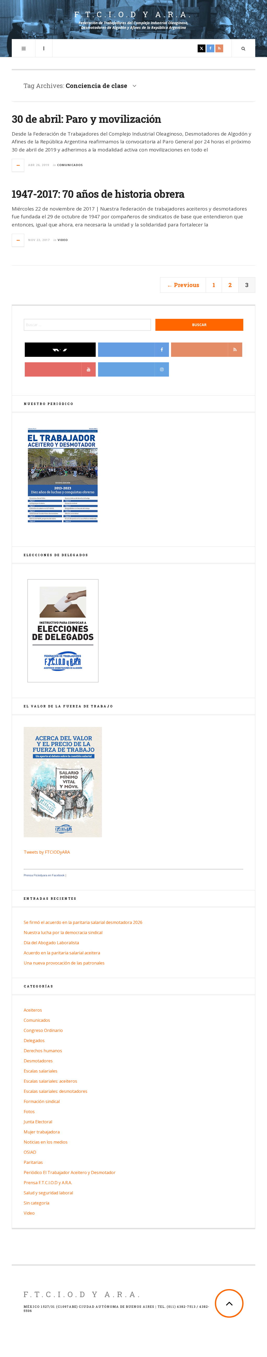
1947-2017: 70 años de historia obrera (98, 194)
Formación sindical (42, 1101)
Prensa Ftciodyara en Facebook (44, 875)
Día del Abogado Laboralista (51, 943)
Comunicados (70, 165)
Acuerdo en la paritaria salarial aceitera (62, 953)
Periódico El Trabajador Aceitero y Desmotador (70, 1172)
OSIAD (30, 1152)
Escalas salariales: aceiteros (50, 1081)
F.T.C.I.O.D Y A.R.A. (82, 1294)
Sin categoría (36, 1203)
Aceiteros (33, 1010)
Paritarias (33, 1162)
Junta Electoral (38, 1122)
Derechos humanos (43, 1051)
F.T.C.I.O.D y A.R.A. (133, 14)
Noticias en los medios (46, 1142)
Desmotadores (38, 1061)
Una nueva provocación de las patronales (64, 963)
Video (63, 240)
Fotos (29, 1111)
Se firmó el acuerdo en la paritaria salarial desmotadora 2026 (83, 922)
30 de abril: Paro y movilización (86, 119)
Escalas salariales (40, 1071)
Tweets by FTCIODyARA (47, 852)
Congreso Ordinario (43, 1030)
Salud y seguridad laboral (48, 1193)
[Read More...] (18, 165)
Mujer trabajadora (42, 1132)
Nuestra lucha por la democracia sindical (63, 932)
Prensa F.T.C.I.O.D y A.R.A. (48, 1182)
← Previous (183, 285)
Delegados (34, 1040)
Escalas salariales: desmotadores (55, 1091)
